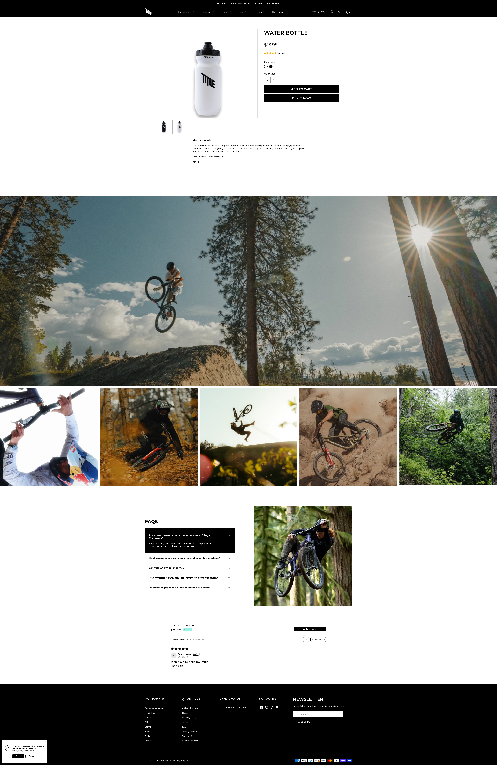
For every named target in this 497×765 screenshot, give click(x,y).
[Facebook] (261, 708)
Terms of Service (189, 736)
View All (148, 741)
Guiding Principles (190, 731)
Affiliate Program (190, 708)
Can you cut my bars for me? (166, 567)
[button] (270, 53)
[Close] (45, 742)
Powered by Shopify (178, 760)
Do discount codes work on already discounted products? (185, 558)
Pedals (148, 736)
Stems (148, 727)
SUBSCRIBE (304, 722)
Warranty (186, 722)
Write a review (310, 629)
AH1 (147, 722)
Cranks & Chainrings (154, 708)
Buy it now (301, 98)
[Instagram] (266, 708)
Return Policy (188, 713)
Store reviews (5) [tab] (197, 639)
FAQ (184, 727)
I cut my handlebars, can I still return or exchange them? (183, 577)
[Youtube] (277, 708)
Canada (318, 11)
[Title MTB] (148, 11)
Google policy (29, 750)
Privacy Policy (17, 750)
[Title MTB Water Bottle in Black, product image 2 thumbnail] (179, 127)
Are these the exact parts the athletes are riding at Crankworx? (180, 537)
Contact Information (191, 741)
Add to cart (301, 89)
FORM (148, 717)
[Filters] (306, 639)
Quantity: (269, 73)
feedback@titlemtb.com (234, 707)
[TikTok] (271, 708)
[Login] (339, 11)
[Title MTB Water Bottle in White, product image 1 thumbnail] (164, 127)
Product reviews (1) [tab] (180, 639)
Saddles (148, 731)
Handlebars (150, 713)
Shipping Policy (189, 717)
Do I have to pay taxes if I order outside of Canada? (180, 587)
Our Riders (278, 12)
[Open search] (332, 12)
